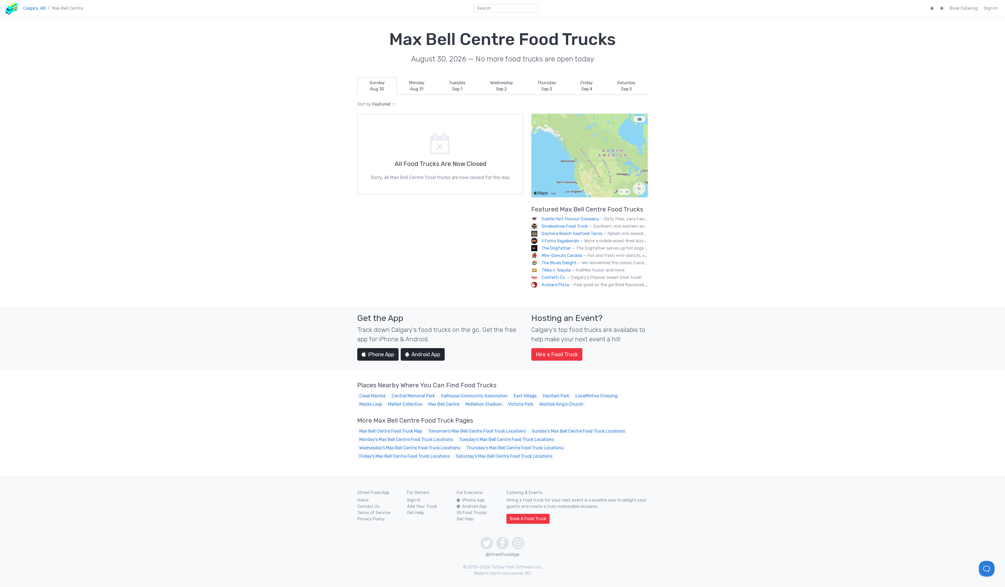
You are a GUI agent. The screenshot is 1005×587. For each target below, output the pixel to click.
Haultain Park (556, 395)
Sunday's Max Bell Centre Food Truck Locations (578, 431)
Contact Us (368, 506)
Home (362, 500)
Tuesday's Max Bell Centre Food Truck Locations (506, 439)
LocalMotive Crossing (596, 395)
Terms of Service (373, 512)
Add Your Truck (422, 506)
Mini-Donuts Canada (561, 255)
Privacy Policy (371, 518)
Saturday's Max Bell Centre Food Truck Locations (504, 456)
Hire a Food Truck (557, 354)
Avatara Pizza (555, 284)
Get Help (415, 512)
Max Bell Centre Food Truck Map (390, 431)
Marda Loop (370, 404)
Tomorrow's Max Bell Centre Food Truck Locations (477, 431)
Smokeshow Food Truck (564, 226)
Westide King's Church (561, 404)
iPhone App (381, 354)
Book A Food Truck (528, 518)
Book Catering (964, 8)
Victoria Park (520, 404)
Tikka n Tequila (556, 270)
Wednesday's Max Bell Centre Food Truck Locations (409, 447)
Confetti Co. (553, 277)
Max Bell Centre (443, 404)
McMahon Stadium (484, 404)
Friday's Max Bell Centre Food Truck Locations (404, 456)
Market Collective (405, 404)
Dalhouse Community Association (474, 395)
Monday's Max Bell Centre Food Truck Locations (406, 439)
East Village (525, 395)
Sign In (991, 8)
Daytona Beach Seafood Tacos (571, 233)
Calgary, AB (34, 8)
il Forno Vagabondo (560, 240)
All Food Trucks (472, 512)
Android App (425, 354)
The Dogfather (556, 248)
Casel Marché (372, 395)
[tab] (377, 86)
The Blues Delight (559, 262)
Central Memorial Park (413, 395)
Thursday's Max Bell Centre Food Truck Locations (514, 447)
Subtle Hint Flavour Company (570, 218)
